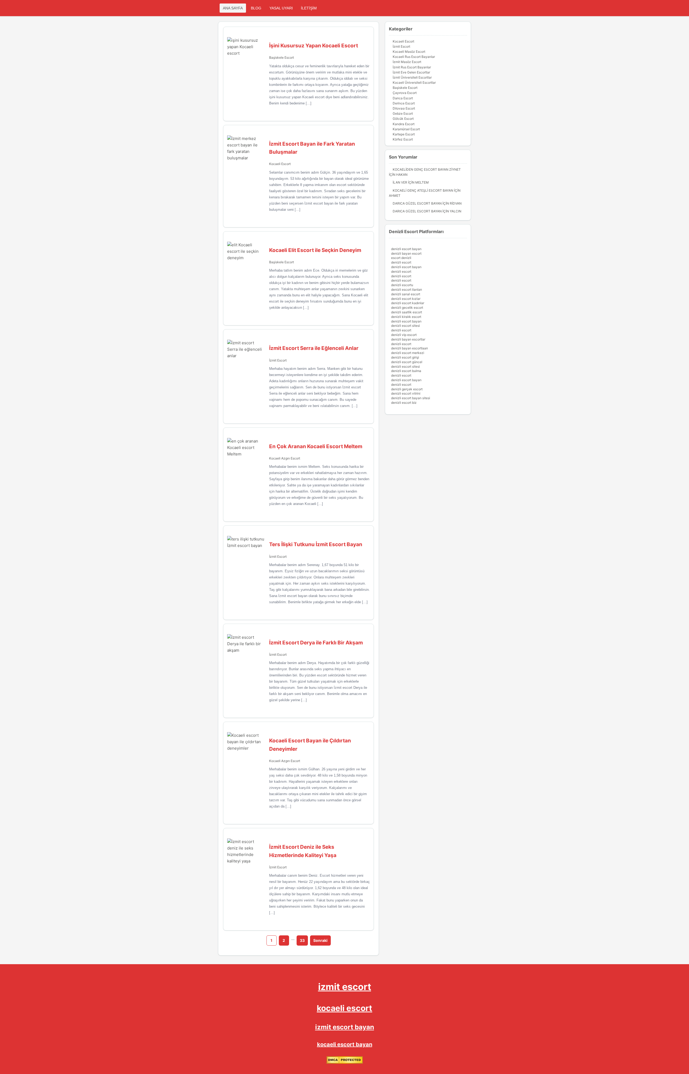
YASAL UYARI (281, 8)
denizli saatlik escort (406, 312)
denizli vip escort (404, 335)
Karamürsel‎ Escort (406, 129)
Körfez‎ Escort (403, 139)
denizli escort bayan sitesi (410, 398)
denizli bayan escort (406, 253)
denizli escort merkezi (407, 353)
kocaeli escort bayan (344, 1044)
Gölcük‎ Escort (403, 119)
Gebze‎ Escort (403, 113)
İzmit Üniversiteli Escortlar (412, 77)
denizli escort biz (404, 403)
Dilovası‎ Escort (404, 108)
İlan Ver (400, 182)
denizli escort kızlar (405, 299)
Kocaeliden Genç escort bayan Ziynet (427, 169)
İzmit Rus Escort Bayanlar (412, 67)
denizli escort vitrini (405, 393)
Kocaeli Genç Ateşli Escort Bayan (423, 190)
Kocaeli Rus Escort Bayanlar (414, 57)
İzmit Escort (278, 360)
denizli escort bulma (406, 371)
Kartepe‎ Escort (404, 134)
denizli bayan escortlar (408, 339)
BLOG (256, 8)
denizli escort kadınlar (407, 303)
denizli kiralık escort (406, 317)
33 (302, 940)
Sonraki (320, 940)
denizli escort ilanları (406, 289)
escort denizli (401, 258)
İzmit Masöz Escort (407, 62)
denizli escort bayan (406, 249)
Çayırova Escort (405, 93)
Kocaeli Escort (280, 164)
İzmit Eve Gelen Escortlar (411, 72)
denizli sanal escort (405, 294)
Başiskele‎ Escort (281, 57)
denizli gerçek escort (407, 389)
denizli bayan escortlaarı (409, 348)
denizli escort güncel (406, 362)
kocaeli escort (344, 1008)
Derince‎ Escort (404, 103)
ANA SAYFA (233, 8)
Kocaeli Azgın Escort (284, 458)
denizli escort (401, 262)
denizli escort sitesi (405, 326)
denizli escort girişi (405, 357)
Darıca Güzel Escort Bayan (417, 203)
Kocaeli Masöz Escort (409, 52)
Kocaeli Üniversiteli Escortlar (414, 82)
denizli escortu (402, 285)
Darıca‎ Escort (403, 98)
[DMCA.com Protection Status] (344, 1063)
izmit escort (344, 986)
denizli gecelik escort (407, 308)
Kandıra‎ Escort (403, 124)
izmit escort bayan (344, 1027)
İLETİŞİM (309, 8)
